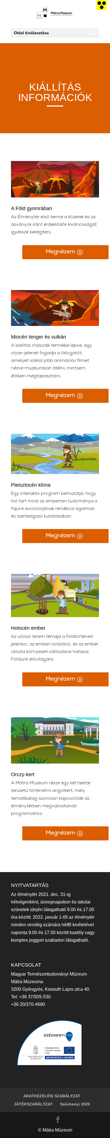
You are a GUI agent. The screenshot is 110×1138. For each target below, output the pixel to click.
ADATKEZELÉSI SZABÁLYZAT (51, 1096)
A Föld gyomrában (31, 208)
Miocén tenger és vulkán (38, 337)
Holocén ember (28, 628)
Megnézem (60, 252)
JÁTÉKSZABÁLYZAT (33, 1104)
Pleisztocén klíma (30, 485)
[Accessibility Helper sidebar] (101, 5)
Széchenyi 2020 (75, 1104)
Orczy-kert (22, 774)
